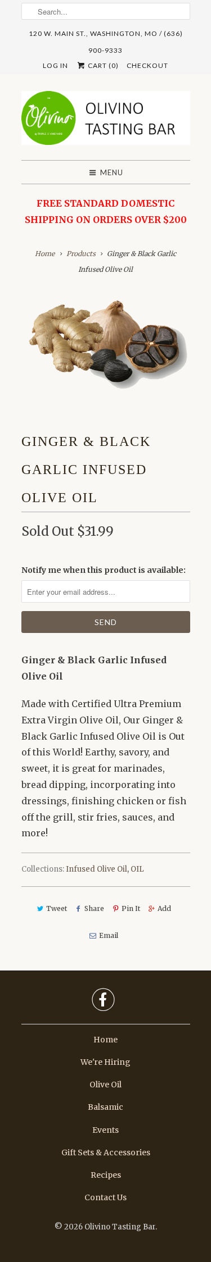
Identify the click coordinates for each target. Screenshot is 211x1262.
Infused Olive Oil (96, 869)
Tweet (56, 908)
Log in (55, 65)
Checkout (147, 65)
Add (164, 908)
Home (105, 1040)
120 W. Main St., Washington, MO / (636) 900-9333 (106, 35)
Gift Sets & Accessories (105, 1152)
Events (105, 1130)
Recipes (106, 1175)
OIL (137, 869)
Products (81, 253)
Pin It (131, 908)
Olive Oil (105, 1084)
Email (108, 935)
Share (94, 908)
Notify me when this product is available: (103, 570)
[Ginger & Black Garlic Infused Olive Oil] (105, 343)
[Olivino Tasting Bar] (105, 121)
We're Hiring (105, 1062)
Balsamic (105, 1107)
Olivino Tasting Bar (119, 1227)
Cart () (102, 65)
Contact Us (105, 1197)
